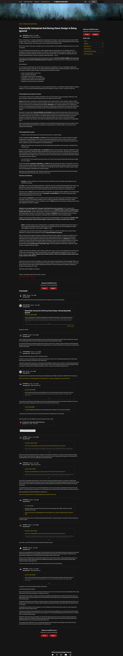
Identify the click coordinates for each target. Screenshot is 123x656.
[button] (20, 36)
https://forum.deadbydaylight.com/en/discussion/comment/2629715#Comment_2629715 (45, 533)
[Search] (89, 1)
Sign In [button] (44, 288)
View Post (69, 326)
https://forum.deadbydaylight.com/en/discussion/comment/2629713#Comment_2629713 (45, 471)
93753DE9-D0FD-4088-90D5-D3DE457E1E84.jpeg (28, 430)
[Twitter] (53, 655)
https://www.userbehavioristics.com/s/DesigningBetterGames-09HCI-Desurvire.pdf (37, 494)
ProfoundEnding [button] (26, 351)
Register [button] (53, 288)
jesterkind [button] (25, 334)
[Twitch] (70, 655)
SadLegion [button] (25, 547)
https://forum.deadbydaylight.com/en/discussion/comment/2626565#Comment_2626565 (45, 445)
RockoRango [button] (25, 35)
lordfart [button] (24, 295)
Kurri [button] (24, 371)
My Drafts (93, 43)
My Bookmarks (93, 46)
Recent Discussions (88, 53)
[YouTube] (66, 655)
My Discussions (87, 48)
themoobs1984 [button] (26, 305)
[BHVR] (61, 1)
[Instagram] (61, 655)
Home (85, 41)
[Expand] (49, 323)
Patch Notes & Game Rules (90, 51)
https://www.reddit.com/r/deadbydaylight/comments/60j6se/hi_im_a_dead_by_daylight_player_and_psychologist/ (44, 378)
